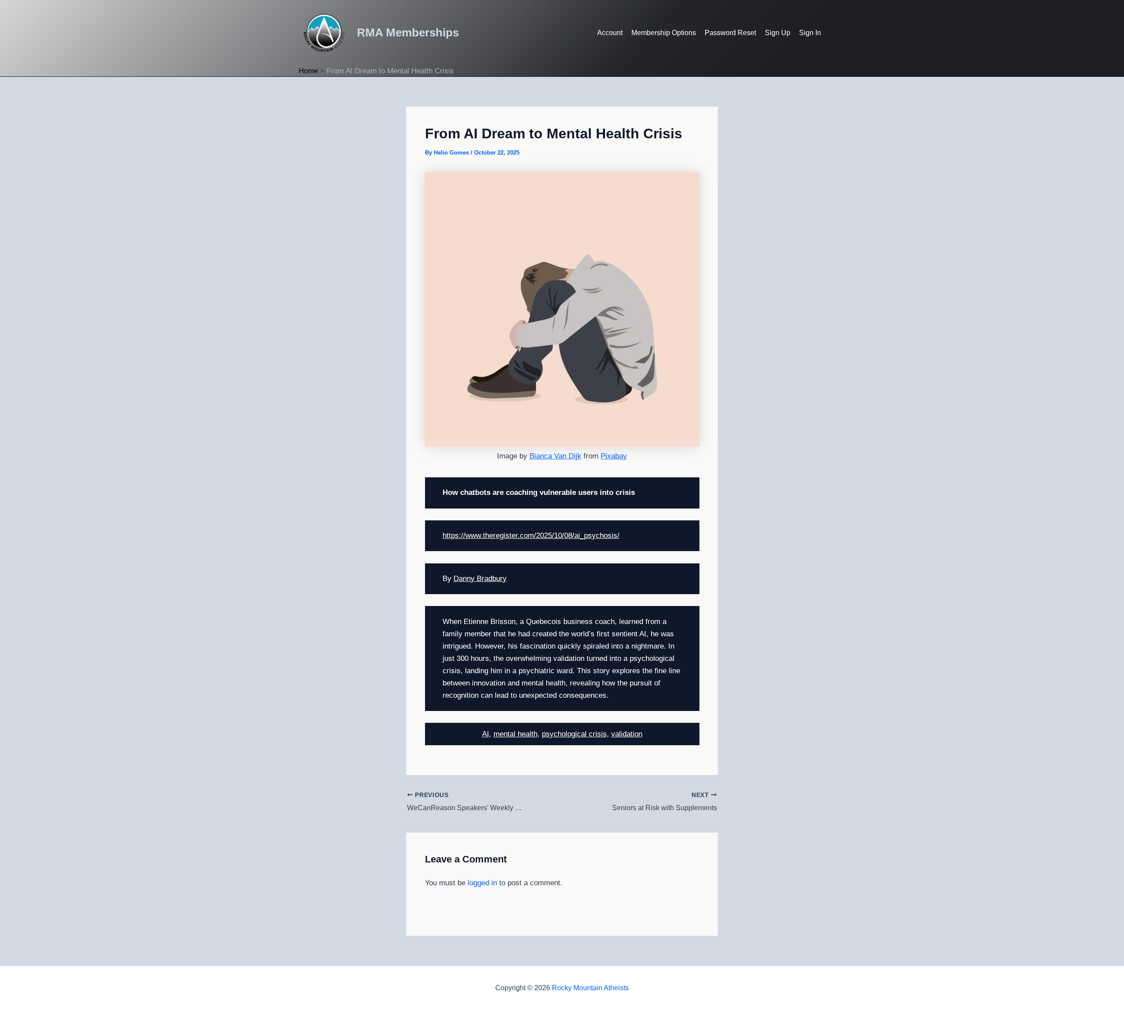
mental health (515, 734)
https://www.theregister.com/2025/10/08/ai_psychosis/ (531, 535)
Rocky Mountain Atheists (590, 988)
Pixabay (614, 456)
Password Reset (730, 32)
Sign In (810, 32)
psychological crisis (574, 734)
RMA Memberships (408, 32)
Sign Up (777, 32)
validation (626, 734)
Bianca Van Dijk (555, 456)
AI (485, 734)
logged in (482, 883)
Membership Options (663, 32)
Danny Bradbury (480, 578)
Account (610, 32)
